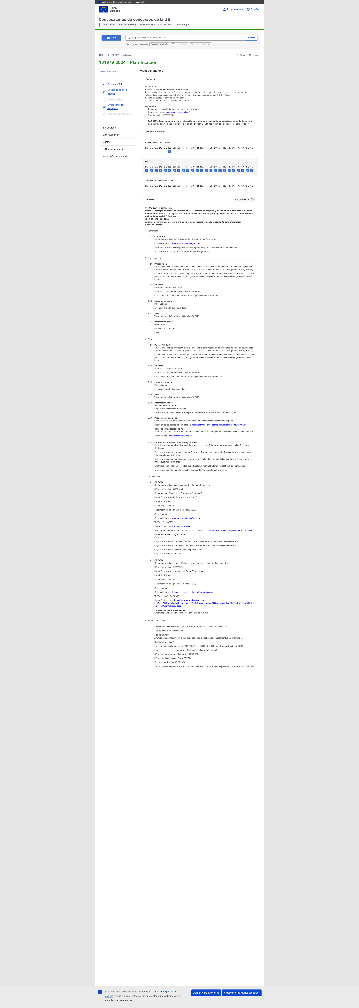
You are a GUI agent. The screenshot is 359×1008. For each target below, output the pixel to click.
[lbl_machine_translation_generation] (176, 181)
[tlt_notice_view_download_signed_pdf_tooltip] (169, 151)
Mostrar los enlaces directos (117, 92)
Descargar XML (115, 84)
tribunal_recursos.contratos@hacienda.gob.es (193, 592)
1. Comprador (109, 128)
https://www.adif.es (183, 526)
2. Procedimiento (111, 135)
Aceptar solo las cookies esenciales (242, 993)
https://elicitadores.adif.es (180, 435)
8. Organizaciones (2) (113, 149)
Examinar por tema (199, 44)
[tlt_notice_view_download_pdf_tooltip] (146, 170)
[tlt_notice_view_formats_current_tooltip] (252, 199)
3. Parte (107, 142)
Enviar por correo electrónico (116, 107)
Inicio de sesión (235, 9)
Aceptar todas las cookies (206, 993)
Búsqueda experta (179, 44)
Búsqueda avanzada (159, 44)
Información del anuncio (115, 156)
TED (101, 55)
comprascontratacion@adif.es (179, 112)
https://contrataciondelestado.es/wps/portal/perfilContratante (219, 425)
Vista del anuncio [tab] (108, 71)
